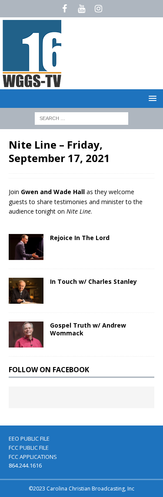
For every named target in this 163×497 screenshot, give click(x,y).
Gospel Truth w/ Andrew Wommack (88, 329)
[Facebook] (64, 8)
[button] (151, 98)
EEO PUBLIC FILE (29, 438)
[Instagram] (98, 8)
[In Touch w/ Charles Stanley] (26, 291)
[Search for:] (81, 118)
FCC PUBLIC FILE (29, 448)
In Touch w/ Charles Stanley (93, 281)
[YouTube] (81, 8)
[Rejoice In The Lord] (26, 247)
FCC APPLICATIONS (33, 457)
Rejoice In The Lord (80, 238)
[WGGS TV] (32, 84)
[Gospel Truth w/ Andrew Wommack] (26, 335)
